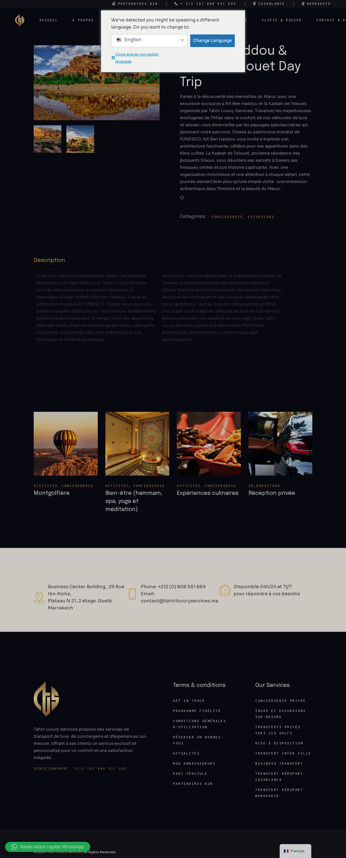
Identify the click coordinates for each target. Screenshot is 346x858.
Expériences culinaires (208, 493)
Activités (46, 486)
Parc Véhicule (190, 773)
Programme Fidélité (197, 711)
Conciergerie (227, 217)
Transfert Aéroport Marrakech (279, 793)
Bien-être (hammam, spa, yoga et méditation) (133, 501)
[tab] (173, 260)
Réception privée (271, 493)
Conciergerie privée (280, 701)
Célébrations (264, 486)
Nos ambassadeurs (194, 763)
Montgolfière (52, 493)
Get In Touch (189, 701)
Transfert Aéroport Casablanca (279, 777)
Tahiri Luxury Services (64, 852)
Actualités (186, 753)
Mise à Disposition (279, 743)
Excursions (261, 217)
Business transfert (279, 763)
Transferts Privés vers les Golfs (278, 730)
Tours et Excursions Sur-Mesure (280, 714)
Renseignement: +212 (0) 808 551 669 (80, 768)
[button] (182, 198)
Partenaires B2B (193, 784)
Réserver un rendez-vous (198, 740)
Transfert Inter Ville (283, 753)
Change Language (212, 40)
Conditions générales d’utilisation (199, 724)
